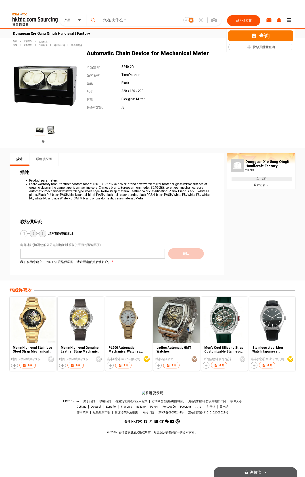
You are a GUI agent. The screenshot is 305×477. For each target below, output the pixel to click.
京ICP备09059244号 (171, 412)
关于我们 (89, 401)
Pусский (185, 407)
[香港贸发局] (152, 393)
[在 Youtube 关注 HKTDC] (172, 421)
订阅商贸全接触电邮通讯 (168, 401)
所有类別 (27, 41)
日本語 (224, 407)
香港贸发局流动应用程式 (131, 401)
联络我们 (105, 401)
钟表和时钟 (59, 45)
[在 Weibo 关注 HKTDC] (161, 421)
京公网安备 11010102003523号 (208, 412)
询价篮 (255, 472)
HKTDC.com (71, 401)
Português (169, 407)
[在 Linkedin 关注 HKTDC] (156, 421)
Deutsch (96, 407)
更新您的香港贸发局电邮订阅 (207, 401)
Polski (154, 407)
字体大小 (236, 401)
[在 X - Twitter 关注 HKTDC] (151, 421)
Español (111, 407)
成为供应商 (244, 20)
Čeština (81, 407)
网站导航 (148, 412)
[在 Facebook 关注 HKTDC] (145, 421)
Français (126, 407)
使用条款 (82, 412)
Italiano (141, 407)
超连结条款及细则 (126, 412)
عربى (198, 407)
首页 (15, 41)
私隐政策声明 (101, 412)
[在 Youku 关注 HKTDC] (177, 421)
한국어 (211, 407)
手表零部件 (76, 45)
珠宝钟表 (43, 42)
